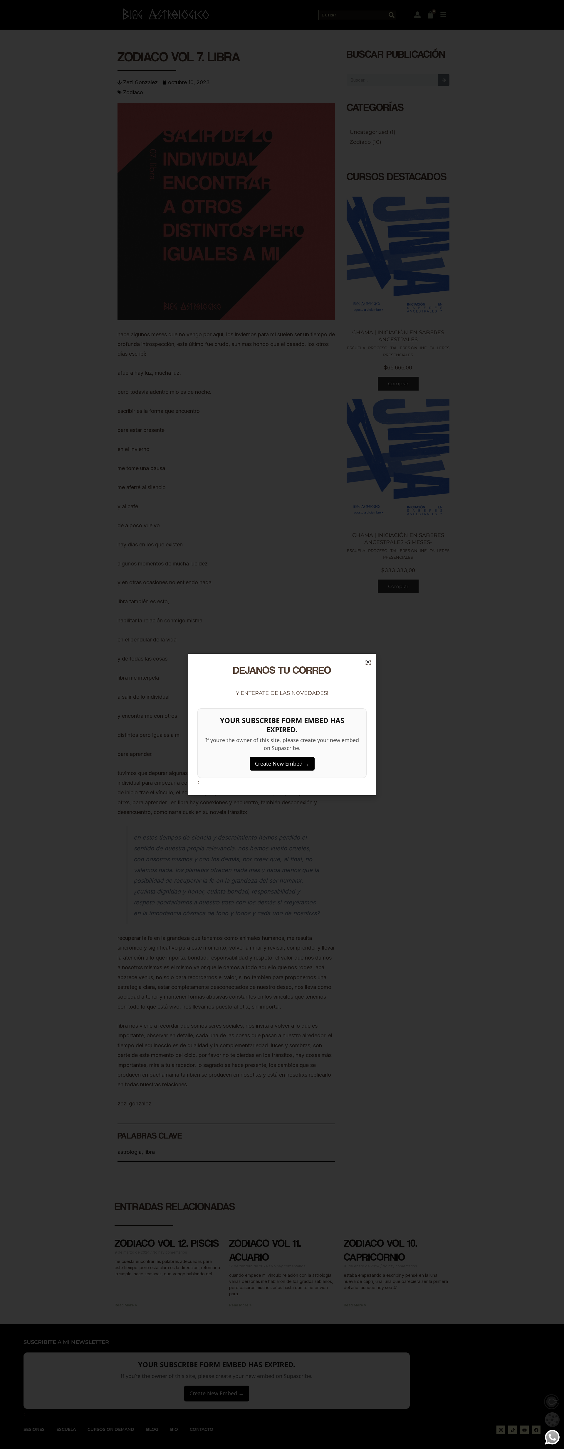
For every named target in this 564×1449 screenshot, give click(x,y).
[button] (368, 662)
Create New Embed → (282, 763)
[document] (282, 724)
